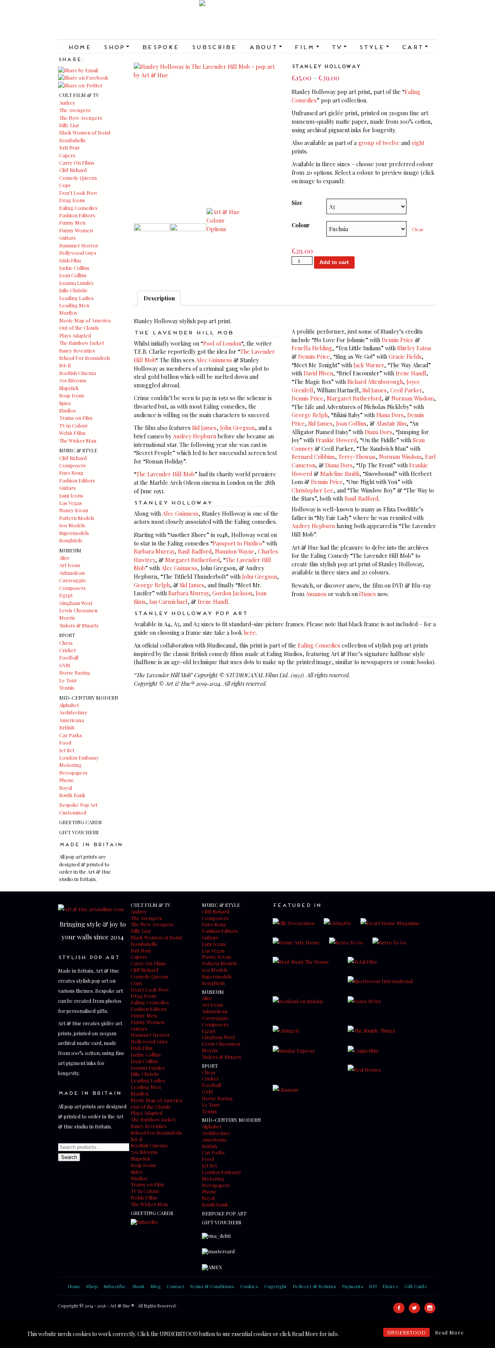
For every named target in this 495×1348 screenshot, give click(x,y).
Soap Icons (71, 395)
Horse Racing (74, 672)
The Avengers (74, 110)
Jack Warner (368, 365)
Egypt (66, 595)
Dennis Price (397, 340)
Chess (66, 642)
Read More (449, 1332)
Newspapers (73, 772)
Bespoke (160, 46)
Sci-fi (65, 365)
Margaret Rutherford (192, 560)
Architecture (73, 712)
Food (65, 742)
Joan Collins (73, 275)
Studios (67, 410)
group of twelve (378, 143)
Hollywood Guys (77, 252)
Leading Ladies (76, 298)
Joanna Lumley (76, 282)
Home (79, 46)
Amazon (316, 594)
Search (69, 1157)
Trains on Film (75, 417)
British (66, 727)
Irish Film (70, 260)
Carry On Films (76, 162)
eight (417, 143)
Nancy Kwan (73, 510)
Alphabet (69, 705)
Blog (155, 1286)
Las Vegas (70, 502)
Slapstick (69, 388)
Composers (72, 465)
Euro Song (71, 472)
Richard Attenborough (375, 381)
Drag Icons (72, 200)
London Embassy (79, 757)
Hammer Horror (78, 245)
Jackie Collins (74, 267)
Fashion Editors (77, 215)
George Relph (152, 585)
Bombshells (72, 140)
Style (374, 46)
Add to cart (334, 262)
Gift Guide (416, 1286)
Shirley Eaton (414, 348)
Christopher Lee (312, 490)
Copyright (275, 1286)
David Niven (318, 373)
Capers (67, 155)
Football (68, 657)
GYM (64, 665)
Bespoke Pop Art (78, 804)
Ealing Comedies (78, 208)
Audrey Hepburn (194, 436)
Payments (352, 1286)
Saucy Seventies (77, 350)
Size (297, 202)
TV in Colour (73, 425)
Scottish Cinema (77, 373)
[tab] (159, 298)
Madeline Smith (339, 473)
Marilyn (68, 312)
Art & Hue (247, 19)
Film (306, 46)
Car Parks (70, 735)
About (265, 46)
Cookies (249, 1286)
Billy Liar (69, 125)
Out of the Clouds (79, 327)
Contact (175, 1286)
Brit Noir (69, 147)
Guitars (67, 237)
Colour (301, 225)
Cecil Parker (406, 390)
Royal (65, 787)
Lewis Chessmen (78, 610)
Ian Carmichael (168, 601)
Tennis (66, 687)
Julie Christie (73, 290)
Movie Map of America (85, 320)
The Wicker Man (77, 440)
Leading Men (74, 305)
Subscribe (214, 46)
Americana (71, 720)
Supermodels (74, 533)
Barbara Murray (154, 551)
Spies (65, 403)
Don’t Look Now (78, 192)
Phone (66, 780)
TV (338, 46)
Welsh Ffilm (72, 432)
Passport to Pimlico (237, 543)
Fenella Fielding (312, 348)
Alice (64, 557)
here (250, 632)
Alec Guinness (214, 360)
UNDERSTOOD (406, 1332)
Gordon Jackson (232, 593)
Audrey (67, 102)
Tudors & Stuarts (79, 625)
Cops (65, 185)
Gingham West (75, 603)
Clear (417, 229)
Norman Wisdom (412, 398)
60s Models (72, 525)
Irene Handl (213, 601)
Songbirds (70, 540)
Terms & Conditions (212, 1286)
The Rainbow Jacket (81, 342)
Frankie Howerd (336, 440)
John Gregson (237, 427)
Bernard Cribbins (313, 456)
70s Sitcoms (72, 380)
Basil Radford (195, 551)
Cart (414, 46)
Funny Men (72, 222)
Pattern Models (76, 518)
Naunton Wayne (234, 551)
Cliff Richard (73, 170)
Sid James (204, 427)
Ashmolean (72, 572)
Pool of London (222, 343)
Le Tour (68, 680)
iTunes (367, 594)
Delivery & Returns (314, 1286)
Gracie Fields (405, 356)
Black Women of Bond (84, 132)
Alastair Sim (391, 423)
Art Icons (69, 565)
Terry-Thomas (357, 456)
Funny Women (76, 230)
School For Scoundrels (84, 357)
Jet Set (66, 750)
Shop (116, 46)
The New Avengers (80, 117)
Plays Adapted (75, 335)
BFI (373, 1286)
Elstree (390, 1286)
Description (159, 298)
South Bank (72, 795)
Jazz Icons (71, 495)
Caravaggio (72, 580)
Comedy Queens (78, 177)
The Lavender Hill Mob (165, 474)
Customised (72, 812)
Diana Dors (390, 415)
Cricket (67, 650)
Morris (67, 617)
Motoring (70, 765)
